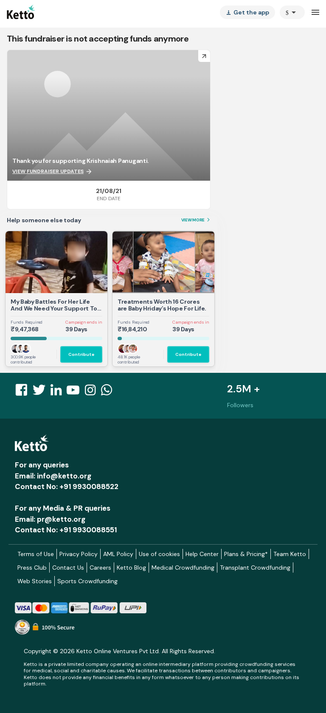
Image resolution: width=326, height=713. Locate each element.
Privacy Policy (78, 554)
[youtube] (75, 392)
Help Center (202, 554)
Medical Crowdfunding (183, 567)
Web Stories (34, 581)
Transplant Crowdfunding (255, 567)
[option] (292, 12)
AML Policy (118, 554)
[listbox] (247, 12)
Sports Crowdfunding (87, 581)
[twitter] (42, 392)
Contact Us (68, 567)
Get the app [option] (247, 12)
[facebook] (24, 392)
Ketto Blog (131, 567)
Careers (100, 567)
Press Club (32, 567)
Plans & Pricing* (246, 554)
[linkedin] (59, 392)
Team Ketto (289, 554)
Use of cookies (159, 554)
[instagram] (92, 392)
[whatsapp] (109, 392)
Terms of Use (35, 554)
